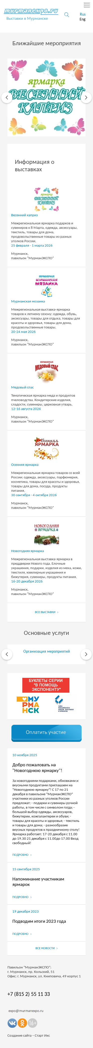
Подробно (20, 854)
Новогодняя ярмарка (27, 551)
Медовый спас (22, 387)
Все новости (45, 948)
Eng (83, 19)
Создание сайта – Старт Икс (28, 1036)
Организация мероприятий (46, 652)
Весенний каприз (24, 215)
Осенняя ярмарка (24, 465)
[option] (46, 97)
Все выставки (45, 612)
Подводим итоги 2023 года (39, 921)
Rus (83, 15)
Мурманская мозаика (28, 301)
